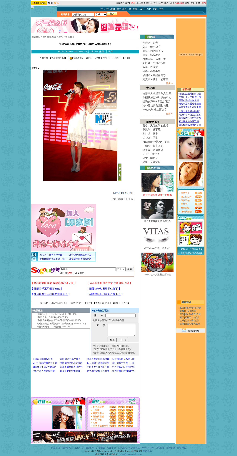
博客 (193, 2)
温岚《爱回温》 (192, 320)
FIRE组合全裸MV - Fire (156, 141)
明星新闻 (69, 36)
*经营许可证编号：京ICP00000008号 (111, 346)
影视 (182, 308)
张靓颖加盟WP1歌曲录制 (157, 97)
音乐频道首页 (49, 36)
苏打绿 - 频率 (150, 133)
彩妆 (182, 323)
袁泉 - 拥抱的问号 (153, 51)
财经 (146, 2)
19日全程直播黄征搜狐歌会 (157, 221)
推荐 (89, 58)
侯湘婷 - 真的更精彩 (154, 75)
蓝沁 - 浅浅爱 (150, 67)
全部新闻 (170, 447)
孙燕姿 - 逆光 (150, 42)
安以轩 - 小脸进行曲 (154, 63)
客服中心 (111, 447)
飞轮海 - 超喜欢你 (153, 145)
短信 (172, 2)
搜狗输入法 (67, 447)
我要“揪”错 (76, 303)
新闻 (127, 2)
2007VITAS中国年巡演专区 (157, 248)
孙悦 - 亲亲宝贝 (152, 162)
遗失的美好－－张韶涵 (49, 326)
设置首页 (55, 447)
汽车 (155, 2)
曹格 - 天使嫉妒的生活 (155, 125)
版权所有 (147, 451)
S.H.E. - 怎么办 (151, 154)
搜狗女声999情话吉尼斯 (156, 101)
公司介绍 (160, 447)
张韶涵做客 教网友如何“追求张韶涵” (56, 323)
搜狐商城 (186, 302)
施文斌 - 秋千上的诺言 (155, 79)
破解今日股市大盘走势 (192, 249)
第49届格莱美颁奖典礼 (155, 105)
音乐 (182, 314)
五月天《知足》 (192, 317)
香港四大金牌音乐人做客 (157, 93)
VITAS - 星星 (150, 137)
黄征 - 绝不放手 (152, 46)
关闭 (126, 58)
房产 (160, 2)
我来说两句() (58, 58)
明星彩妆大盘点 (192, 323)
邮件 (187, 2)
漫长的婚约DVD (193, 308)
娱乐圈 (139, 2)
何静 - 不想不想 (152, 71)
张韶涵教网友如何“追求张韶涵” (53, 320)
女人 (166, 2)
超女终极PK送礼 (193, 314)
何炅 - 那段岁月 (152, 55)
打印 (117, 58)
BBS (198, 2)
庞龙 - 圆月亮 (150, 158)
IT (151, 2)
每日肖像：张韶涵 (47, 317)
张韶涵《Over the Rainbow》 (51, 314)
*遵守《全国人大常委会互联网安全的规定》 (114, 352)
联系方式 (122, 447)
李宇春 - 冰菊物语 (153, 150)
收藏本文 (77, 58)
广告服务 (100, 447)
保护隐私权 (134, 447)
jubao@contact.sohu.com (131, 454)
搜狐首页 (120, 2)
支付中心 (79, 447)
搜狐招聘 (90, 447)
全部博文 (181, 447)
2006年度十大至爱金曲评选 (157, 274)
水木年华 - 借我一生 (154, 59)
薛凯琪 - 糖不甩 (152, 129)
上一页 (117, 192)
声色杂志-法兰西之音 (155, 109)
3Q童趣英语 (190, 311)
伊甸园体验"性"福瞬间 (191, 253)
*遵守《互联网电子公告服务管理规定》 (112, 349)
